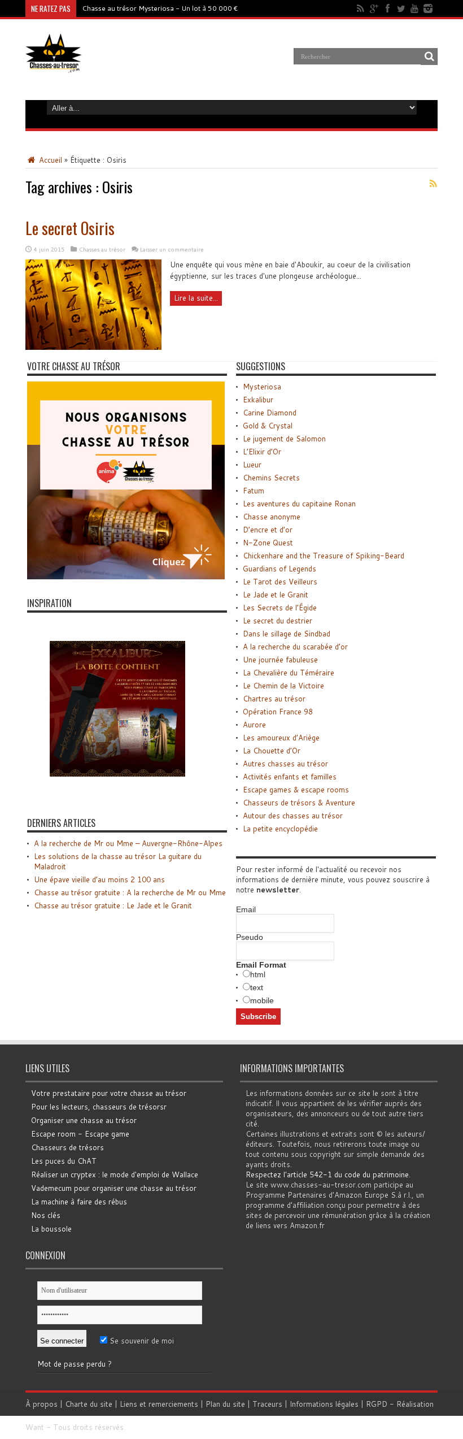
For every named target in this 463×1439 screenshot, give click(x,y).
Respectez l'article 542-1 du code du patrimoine (327, 1174)
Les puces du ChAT (64, 1161)
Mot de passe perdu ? (74, 1364)
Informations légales (324, 1404)
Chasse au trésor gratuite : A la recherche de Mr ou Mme (130, 892)
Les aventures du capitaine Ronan (299, 504)
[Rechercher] (429, 56)
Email (246, 909)
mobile (262, 1000)
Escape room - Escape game (80, 1134)
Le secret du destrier (277, 621)
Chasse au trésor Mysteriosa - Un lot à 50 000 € (160, 8)
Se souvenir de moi (140, 1341)
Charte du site (88, 1404)
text (256, 987)
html (257, 974)
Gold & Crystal (267, 426)
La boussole (51, 1229)
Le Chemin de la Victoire (283, 686)
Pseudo (249, 937)
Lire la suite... (196, 298)
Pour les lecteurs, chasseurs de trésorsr (99, 1107)
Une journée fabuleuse (280, 660)
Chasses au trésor (102, 249)
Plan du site (225, 1404)
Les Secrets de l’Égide (280, 608)
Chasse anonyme (271, 517)
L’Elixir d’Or (262, 452)
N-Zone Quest (268, 543)
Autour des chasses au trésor (293, 815)
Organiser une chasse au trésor (84, 1120)
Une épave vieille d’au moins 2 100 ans (99, 879)
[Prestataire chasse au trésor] (126, 576)
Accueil (49, 160)
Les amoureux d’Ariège (281, 737)
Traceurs (267, 1404)
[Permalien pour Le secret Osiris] (93, 347)
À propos (41, 1404)
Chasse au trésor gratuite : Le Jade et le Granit (113, 905)
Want (34, 1427)
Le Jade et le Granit (275, 595)
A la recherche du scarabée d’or (295, 647)
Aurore (254, 725)
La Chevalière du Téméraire (288, 673)
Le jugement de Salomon (284, 439)
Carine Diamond (269, 413)
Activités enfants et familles (290, 776)
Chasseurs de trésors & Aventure (299, 802)
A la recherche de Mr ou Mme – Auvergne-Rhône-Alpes (128, 843)
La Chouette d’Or (271, 750)
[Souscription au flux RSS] (433, 183)
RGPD (376, 1404)
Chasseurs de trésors (67, 1147)
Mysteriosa (262, 387)
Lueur (252, 465)
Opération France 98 (278, 712)
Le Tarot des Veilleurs (280, 582)
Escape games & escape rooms (296, 789)
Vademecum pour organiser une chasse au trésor (113, 1188)
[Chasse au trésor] (53, 64)
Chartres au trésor (274, 699)
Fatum (253, 491)
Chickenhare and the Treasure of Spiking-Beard (323, 556)
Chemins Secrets (271, 478)
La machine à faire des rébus (79, 1202)
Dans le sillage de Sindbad (286, 634)
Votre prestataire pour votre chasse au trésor (108, 1093)
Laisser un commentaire (172, 249)
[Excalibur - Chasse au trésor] (117, 796)
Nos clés (45, 1215)
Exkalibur (258, 400)
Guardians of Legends (279, 569)
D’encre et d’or (267, 530)
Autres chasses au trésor (285, 763)
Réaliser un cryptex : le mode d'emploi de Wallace (114, 1174)
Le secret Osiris (70, 228)
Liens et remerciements (159, 1404)
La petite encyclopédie (280, 828)
